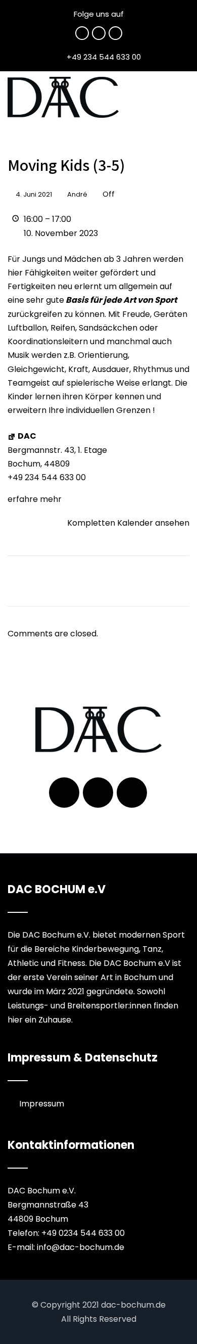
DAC (27, 436)
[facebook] (82, 33)
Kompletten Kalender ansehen (128, 523)
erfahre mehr (35, 499)
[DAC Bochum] (63, 97)
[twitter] (99, 33)
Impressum (41, 1103)
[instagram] (115, 33)
